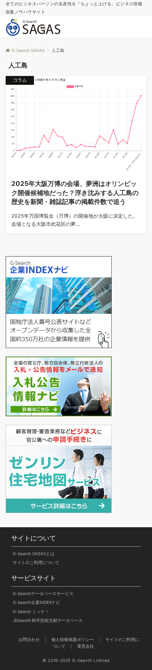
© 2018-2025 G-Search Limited (76, 660)
